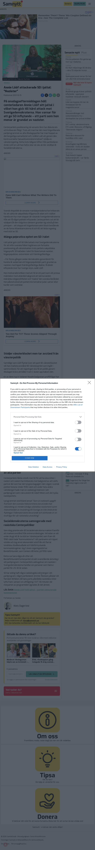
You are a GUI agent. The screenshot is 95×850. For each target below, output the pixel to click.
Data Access (47, 467)
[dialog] (47, 425)
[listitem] (47, 417)
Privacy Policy (61, 467)
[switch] (78, 422)
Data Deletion (33, 467)
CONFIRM (29, 458)
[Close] (90, 383)
